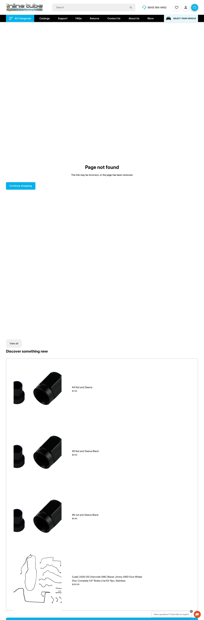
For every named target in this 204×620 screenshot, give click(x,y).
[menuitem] (20, 18)
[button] (197, 614)
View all (14, 343)
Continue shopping (21, 185)
